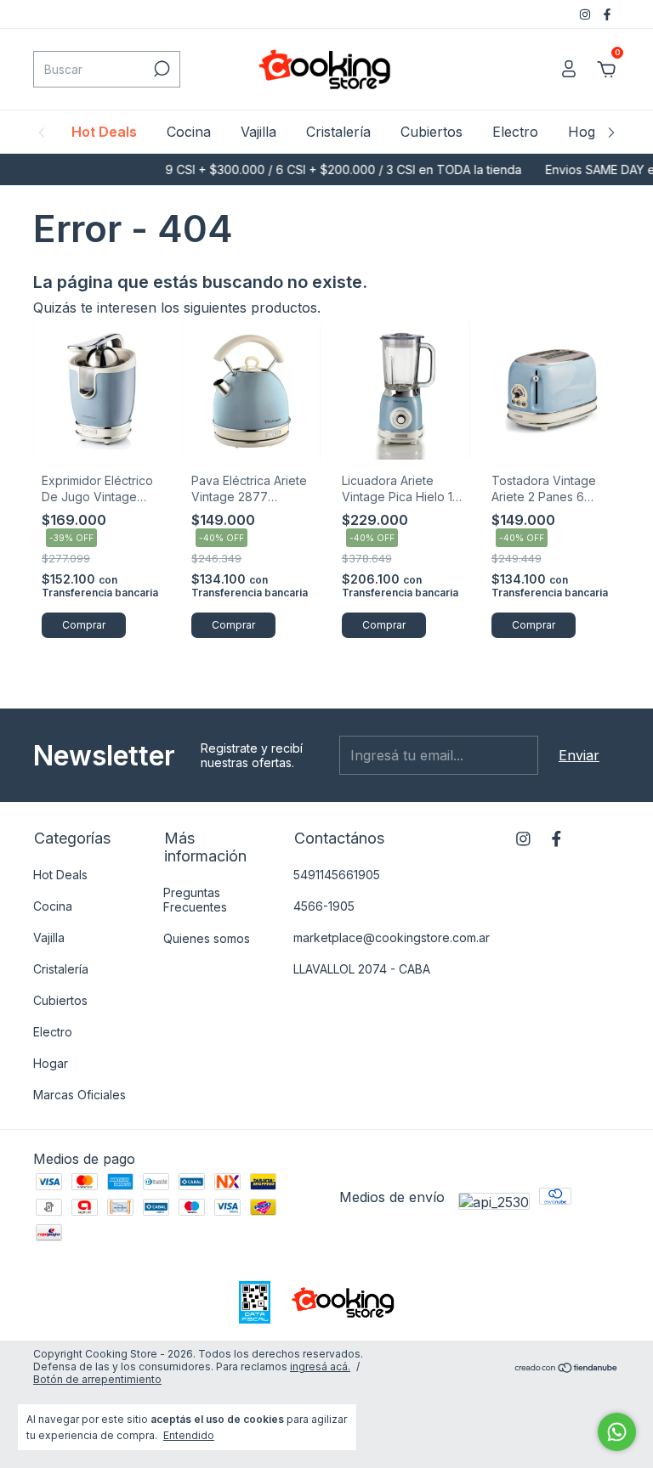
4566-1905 (324, 906)
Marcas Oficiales (79, 1094)
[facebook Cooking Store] (607, 14)
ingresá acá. (320, 1366)
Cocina (189, 131)
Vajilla (258, 131)
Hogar (588, 131)
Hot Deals (104, 131)
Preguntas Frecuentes (195, 899)
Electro (515, 131)
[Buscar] (160, 69)
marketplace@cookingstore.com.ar (391, 937)
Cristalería (338, 131)
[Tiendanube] (567, 1368)
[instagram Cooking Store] (586, 14)
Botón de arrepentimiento (97, 1379)
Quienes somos (206, 938)
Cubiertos (431, 131)
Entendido (188, 1435)
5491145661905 (336, 874)
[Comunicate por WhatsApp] (617, 1432)
